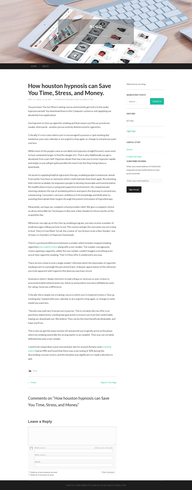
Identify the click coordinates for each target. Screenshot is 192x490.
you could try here (48, 246)
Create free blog (134, 156)
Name (40, 455)
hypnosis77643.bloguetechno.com (73, 99)
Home (34, 66)
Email (40, 448)
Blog (96, 26)
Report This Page (108, 382)
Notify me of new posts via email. (42, 475)
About (45, 66)
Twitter (131, 131)
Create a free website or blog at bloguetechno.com (96, 485)
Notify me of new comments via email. (44, 472)
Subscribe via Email (137, 161)
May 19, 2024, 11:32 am (39, 99)
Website (37, 462)
